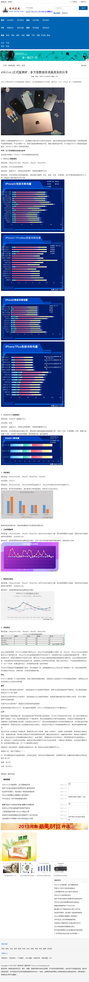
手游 (7, 43)
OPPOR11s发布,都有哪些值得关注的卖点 (66, 902)
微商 (17, 35)
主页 (4, 65)
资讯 (3, 949)
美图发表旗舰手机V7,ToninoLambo (64, 905)
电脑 (38, 35)
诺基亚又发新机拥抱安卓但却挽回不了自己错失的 (20, 815)
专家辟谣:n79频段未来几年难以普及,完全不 (67, 923)
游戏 (2, 46)
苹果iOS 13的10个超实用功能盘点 (64, 888)
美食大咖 (20, 28)
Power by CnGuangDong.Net (40, 965)
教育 (15, 949)
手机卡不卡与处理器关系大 (62, 895)
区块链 (43, 35)
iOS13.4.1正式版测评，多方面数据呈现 (16, 785)
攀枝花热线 (11, 774)
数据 (48, 35)
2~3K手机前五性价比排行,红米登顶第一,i (66, 933)
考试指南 (35, 28)
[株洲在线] (12, 13)
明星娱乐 (10, 28)
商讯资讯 (46, 28)
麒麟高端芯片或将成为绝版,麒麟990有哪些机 (18, 805)
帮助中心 (83, 2)
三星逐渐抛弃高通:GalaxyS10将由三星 (15, 811)
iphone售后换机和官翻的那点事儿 (64, 926)
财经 (7, 949)
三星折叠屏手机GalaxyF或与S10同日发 (66, 892)
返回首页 (83, 65)
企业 (2, 43)
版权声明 (37, 958)
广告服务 (20, 958)
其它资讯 (20, 20)
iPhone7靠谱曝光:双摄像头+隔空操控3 (15, 795)
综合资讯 (10, 20)
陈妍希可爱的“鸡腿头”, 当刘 (77, 797)
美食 (36, 949)
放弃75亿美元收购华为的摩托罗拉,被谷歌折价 (18, 788)
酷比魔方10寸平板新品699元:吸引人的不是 (67, 909)
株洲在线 (65, 13)
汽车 (11, 949)
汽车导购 (35, 20)
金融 (23, 35)
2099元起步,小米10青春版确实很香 (14, 798)
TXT (50, 958)
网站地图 (45, 958)
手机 (33, 35)
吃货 (7, 46)
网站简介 (5, 958)
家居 (19, 949)
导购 (12, 35)
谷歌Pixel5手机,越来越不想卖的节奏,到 (16, 808)
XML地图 (28, 958)
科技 (23, 949)
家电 (7, 35)
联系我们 (13, 958)
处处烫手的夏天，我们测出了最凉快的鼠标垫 (18, 792)
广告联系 (74, 2)
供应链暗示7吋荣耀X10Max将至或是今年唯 (17, 818)
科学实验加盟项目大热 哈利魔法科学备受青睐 (68, 930)
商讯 (18, 65)
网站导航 (5, 944)
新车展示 (46, 20)
